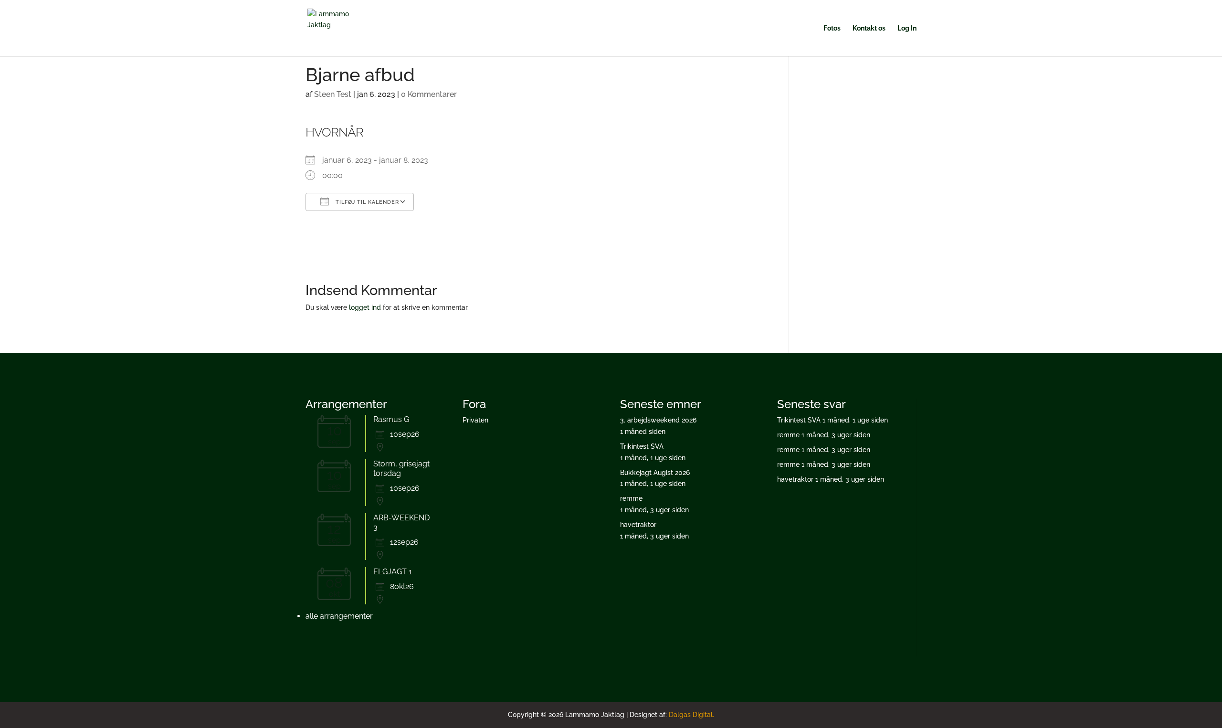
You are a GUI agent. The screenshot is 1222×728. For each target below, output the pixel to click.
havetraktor (638, 524)
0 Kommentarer (429, 94)
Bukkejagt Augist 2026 (655, 472)
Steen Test (332, 94)
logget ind (365, 307)
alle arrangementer (339, 616)
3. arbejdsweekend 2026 (658, 420)
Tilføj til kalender (366, 202)
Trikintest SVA (642, 446)
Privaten (475, 420)
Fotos (832, 28)
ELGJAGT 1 (392, 571)
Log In (906, 28)
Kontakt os (869, 28)
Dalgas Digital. (691, 714)
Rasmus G (391, 419)
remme (631, 498)
